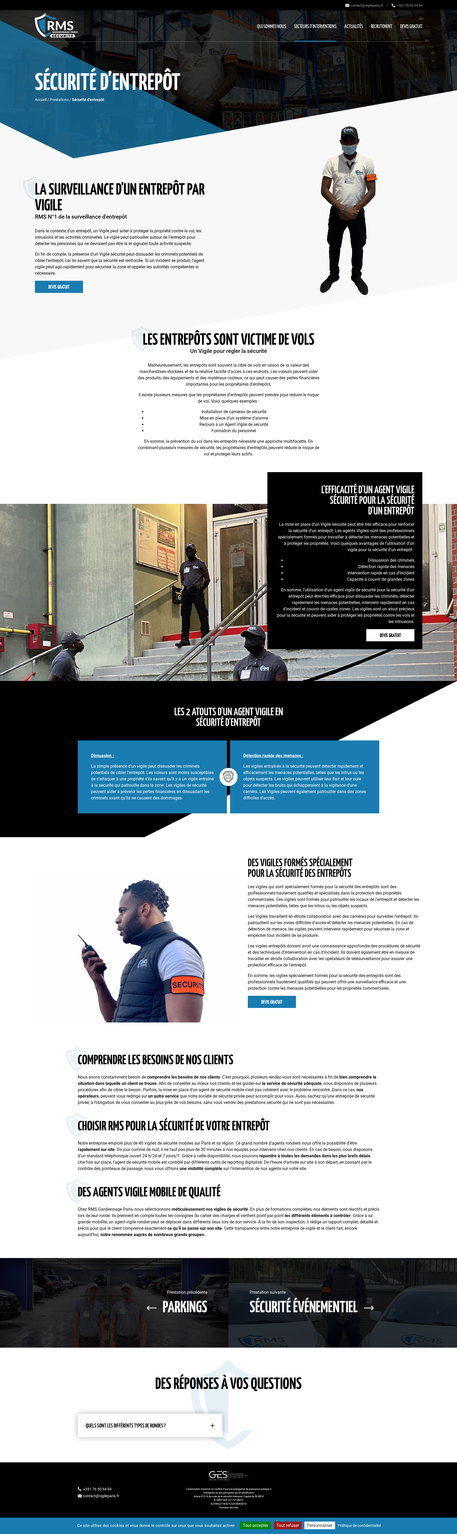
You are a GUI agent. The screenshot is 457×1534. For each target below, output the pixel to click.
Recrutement (381, 26)
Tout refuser (287, 1525)
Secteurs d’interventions (315, 26)
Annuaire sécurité (228, 1507)
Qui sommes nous (271, 26)
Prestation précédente (185, 1302)
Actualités (353, 26)
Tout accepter (255, 1525)
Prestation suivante (304, 1302)
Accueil (41, 100)
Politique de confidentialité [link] (359, 1525)
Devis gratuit (411, 26)
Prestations (59, 100)
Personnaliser (319, 1525)
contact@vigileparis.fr (366, 5)
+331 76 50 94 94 (409, 5)
